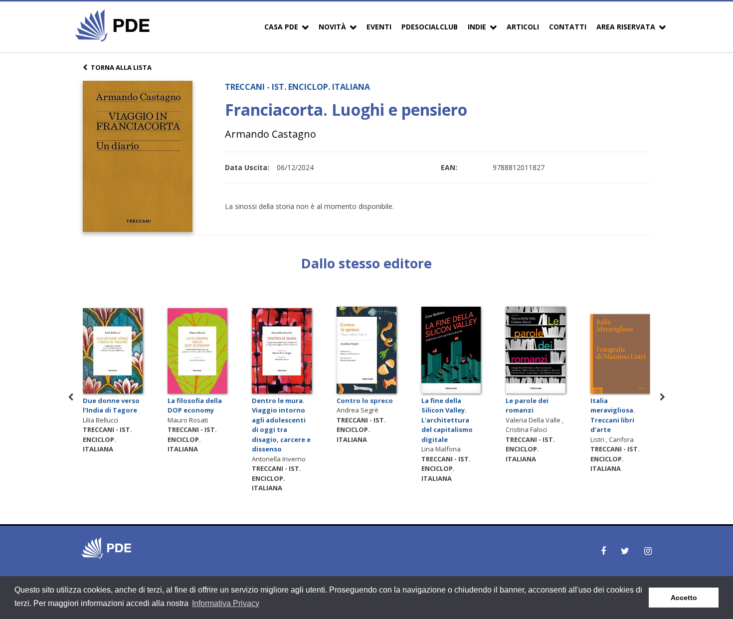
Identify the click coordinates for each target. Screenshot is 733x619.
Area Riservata (625, 26)
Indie (477, 26)
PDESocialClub (429, 26)
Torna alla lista (121, 67)
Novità (332, 26)
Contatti (567, 26)
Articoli (523, 26)
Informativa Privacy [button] (225, 603)
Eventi (378, 26)
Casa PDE (281, 26)
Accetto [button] (684, 598)
